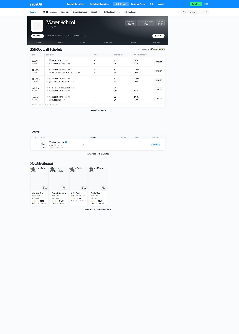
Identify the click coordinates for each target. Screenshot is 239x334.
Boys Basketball (54, 36)
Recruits (65, 12)
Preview (159, 62)
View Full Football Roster (98, 154)
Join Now (196, 4)
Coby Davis (75, 193)
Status (123, 137)
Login (206, 4)
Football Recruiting (76, 4)
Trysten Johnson (56, 142)
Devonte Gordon (59, 193)
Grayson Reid (37, 193)
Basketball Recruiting (100, 4)
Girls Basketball (76, 36)
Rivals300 (95, 12)
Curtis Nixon (96, 193)
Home (38, 42)
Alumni (156, 42)
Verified (154, 137)
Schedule (107, 42)
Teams (137, 137)
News (60, 42)
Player (42, 137)
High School (120, 4)
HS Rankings (130, 12)
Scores (83, 42)
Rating (93, 137)
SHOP (160, 36)
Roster (132, 42)
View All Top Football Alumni (98, 209)
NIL (151, 4)
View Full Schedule (98, 110)
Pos (84, 137)
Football (37, 36)
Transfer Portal (138, 4)
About (161, 4)
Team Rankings (80, 12)
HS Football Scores (112, 12)
